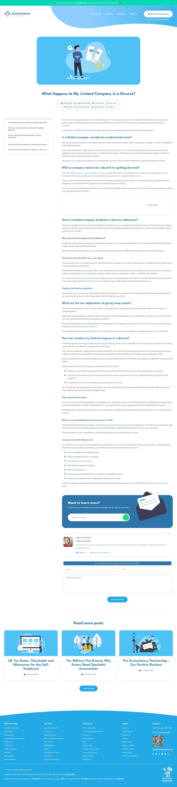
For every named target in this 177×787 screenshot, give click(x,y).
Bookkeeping (48, 745)
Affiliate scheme (128, 749)
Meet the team (127, 731)
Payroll (46, 749)
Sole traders (8, 731)
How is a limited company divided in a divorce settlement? (24, 136)
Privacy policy (127, 752)
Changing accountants (91, 749)
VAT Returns (48, 742)
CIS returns (48, 756)
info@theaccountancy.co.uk (162, 749)
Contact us (126, 735)
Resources (121, 14)
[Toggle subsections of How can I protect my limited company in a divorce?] (48, 149)
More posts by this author (98, 553)
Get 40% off (82, 3)
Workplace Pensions (51, 752)
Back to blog (88, 688)
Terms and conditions (130, 756)
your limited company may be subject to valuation (86, 173)
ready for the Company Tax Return (84, 326)
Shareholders (99, 107)
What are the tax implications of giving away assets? (27, 144)
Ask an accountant (90, 752)
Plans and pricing (89, 728)
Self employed (9, 756)
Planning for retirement (76, 470)
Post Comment (117, 599)
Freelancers (8, 742)
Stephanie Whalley (83, 103)
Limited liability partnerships (14, 738)
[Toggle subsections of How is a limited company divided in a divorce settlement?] (48, 139)
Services (108, 14)
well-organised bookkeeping (115, 425)
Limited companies (11, 728)
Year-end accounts (51, 728)
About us (133, 14)
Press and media (128, 745)
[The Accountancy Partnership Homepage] (17, 14)
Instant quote (88, 745)
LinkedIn (82, 553)
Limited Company (83, 107)
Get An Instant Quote (160, 14)
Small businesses (10, 749)
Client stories (127, 742)
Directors (69, 107)
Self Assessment (50, 735)
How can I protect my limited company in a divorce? (27, 150)
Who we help (95, 14)
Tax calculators (88, 738)
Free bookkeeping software (93, 731)
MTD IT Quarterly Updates (53, 738)
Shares (111, 107)
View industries (9, 759)
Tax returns (48, 731)
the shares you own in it (119, 150)
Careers (125, 738)
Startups (7, 752)
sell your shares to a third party (87, 278)
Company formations (52, 759)
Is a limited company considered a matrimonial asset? (27, 122)
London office (70, 774)
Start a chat (165, 732)
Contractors (8, 745)
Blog (84, 742)
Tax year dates (88, 756)
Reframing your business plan (79, 461)
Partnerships (9, 735)
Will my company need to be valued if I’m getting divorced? (26, 129)
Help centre (87, 759)
